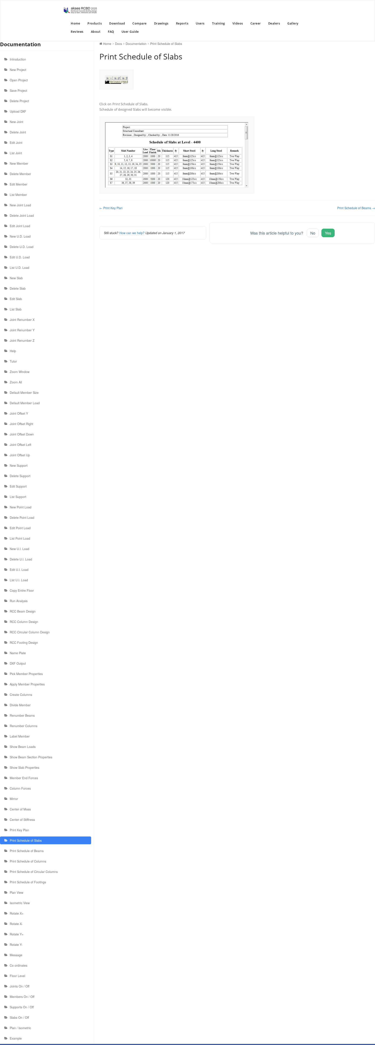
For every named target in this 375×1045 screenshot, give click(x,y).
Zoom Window (20, 372)
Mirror (14, 799)
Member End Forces (24, 778)
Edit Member (18, 184)
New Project (18, 69)
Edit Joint (16, 142)
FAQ (111, 32)
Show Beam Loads (23, 746)
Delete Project (19, 101)
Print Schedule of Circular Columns (34, 871)
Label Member (20, 736)
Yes (328, 233)
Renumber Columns (23, 726)
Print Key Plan (19, 830)
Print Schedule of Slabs (26, 840)
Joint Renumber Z (22, 340)
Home (75, 23)
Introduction (18, 59)
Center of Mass (20, 809)
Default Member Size (24, 392)
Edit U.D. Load (20, 257)
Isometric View (20, 903)
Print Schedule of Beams (27, 851)
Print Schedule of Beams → (356, 208)
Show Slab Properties (24, 767)
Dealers (274, 23)
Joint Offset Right (21, 424)
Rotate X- (16, 924)
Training (218, 23)
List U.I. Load (19, 580)
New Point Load (20, 507)
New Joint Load (20, 205)
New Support (19, 465)
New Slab (16, 278)
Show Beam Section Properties (31, 757)
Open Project (19, 80)
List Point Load (20, 538)
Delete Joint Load (22, 215)
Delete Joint (18, 132)
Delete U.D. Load (21, 247)
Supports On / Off (22, 1007)
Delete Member (20, 174)
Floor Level (17, 976)
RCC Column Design (24, 621)
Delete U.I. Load (21, 559)
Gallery (293, 23)
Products (94, 23)
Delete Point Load (22, 517)
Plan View (16, 892)
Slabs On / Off (19, 1017)
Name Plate (18, 653)
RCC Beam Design (23, 611)
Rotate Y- (16, 944)
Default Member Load (25, 403)
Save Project (18, 90)
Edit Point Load (20, 528)
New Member (19, 163)
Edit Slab (16, 299)
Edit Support (18, 486)
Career (255, 23)
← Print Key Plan (111, 208)
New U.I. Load (19, 549)
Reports (182, 23)
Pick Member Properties (26, 674)
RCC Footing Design (24, 642)
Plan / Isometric (20, 1028)
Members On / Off (22, 996)
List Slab (15, 309)
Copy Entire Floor (22, 590)
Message (16, 955)
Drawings (161, 23)
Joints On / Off (19, 986)
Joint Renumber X (22, 319)
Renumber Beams (22, 715)
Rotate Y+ (16, 934)
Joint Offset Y (19, 413)
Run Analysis (19, 601)
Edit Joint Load (20, 226)
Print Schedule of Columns (28, 861)
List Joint (16, 153)
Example (16, 1038)
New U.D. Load (20, 236)
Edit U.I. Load (19, 569)
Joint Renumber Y (22, 330)
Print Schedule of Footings (28, 882)
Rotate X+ (16, 913)
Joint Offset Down (22, 434)
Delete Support (20, 476)
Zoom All (16, 382)
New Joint (16, 122)
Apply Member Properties (27, 684)
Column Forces (20, 788)
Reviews (77, 32)
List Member (18, 194)
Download (117, 23)
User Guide (130, 32)
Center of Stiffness (22, 819)
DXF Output (18, 663)
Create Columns (21, 694)
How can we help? (132, 233)
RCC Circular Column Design (30, 632)
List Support (18, 497)
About (96, 32)
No (312, 233)
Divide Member (20, 705)
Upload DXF (18, 111)
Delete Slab (18, 288)
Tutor (13, 361)
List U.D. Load (19, 267)
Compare (139, 23)
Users (200, 23)
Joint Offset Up (20, 455)
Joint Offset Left (20, 444)
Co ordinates (18, 965)
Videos (237, 23)
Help (13, 351)
